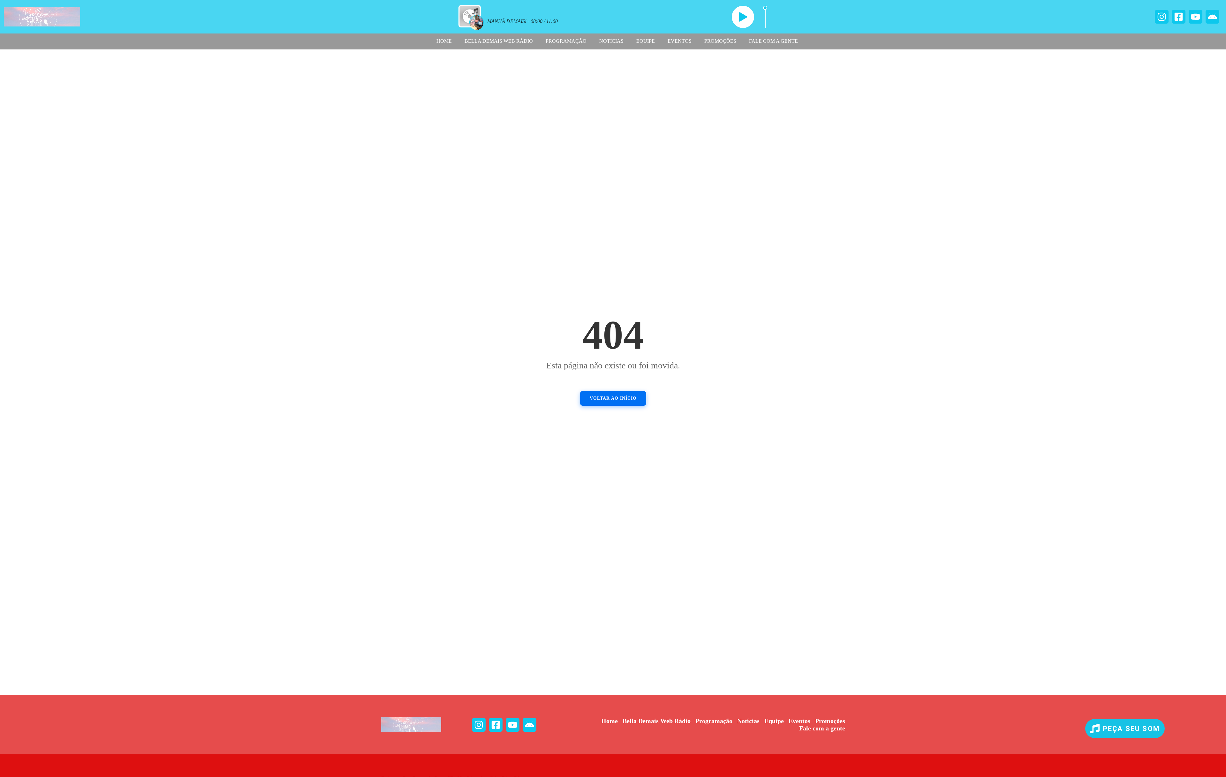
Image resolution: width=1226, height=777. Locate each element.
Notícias (611, 41)
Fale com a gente (773, 41)
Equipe (645, 41)
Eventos (680, 41)
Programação (566, 41)
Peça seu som (1131, 729)
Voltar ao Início (613, 398)
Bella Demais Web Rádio (499, 41)
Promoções (720, 41)
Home (444, 41)
